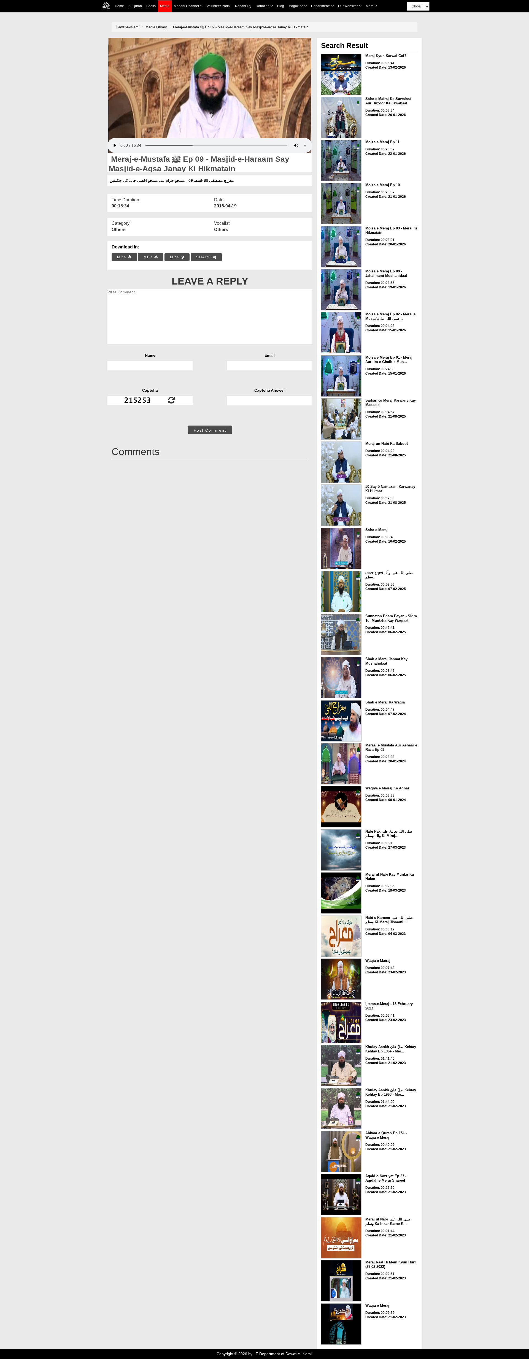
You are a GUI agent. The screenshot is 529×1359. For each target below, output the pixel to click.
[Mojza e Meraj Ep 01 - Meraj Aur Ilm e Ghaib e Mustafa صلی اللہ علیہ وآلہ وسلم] (341, 376)
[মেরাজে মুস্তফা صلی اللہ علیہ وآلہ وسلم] (341, 591)
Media (164, 6)
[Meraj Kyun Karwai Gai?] (341, 74)
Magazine (296, 6)
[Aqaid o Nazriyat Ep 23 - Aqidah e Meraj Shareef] (341, 1194)
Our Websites (348, 6)
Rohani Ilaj (243, 6)
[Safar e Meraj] (341, 548)
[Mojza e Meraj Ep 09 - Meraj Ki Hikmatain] (341, 246)
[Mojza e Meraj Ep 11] (341, 160)
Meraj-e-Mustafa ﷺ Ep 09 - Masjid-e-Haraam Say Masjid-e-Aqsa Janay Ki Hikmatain (240, 27)
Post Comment (210, 430)
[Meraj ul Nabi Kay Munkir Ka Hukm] (341, 893)
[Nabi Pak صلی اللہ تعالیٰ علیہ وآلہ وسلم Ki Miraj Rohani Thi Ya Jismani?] (341, 850)
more (370, 6)
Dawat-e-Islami (127, 27)
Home (119, 6)
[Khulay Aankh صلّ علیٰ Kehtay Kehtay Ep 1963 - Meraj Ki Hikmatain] (341, 1108)
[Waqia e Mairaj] (341, 979)
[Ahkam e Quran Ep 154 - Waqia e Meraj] (341, 1151)
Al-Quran (135, 6)
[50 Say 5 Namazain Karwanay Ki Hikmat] (341, 505)
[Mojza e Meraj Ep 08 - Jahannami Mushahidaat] (341, 289)
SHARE (204, 257)
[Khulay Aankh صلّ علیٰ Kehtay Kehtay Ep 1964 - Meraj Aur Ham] (341, 1065)
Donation (263, 6)
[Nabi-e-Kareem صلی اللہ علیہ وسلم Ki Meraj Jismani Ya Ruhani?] (341, 936)
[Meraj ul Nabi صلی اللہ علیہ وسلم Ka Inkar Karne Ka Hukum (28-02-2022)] (341, 1237)
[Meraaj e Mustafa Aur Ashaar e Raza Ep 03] (341, 763)
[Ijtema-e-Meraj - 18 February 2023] (341, 1022)
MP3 (149, 257)
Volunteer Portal (219, 6)
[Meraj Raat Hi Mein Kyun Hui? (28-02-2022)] (341, 1280)
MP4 (122, 257)
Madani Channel (187, 6)
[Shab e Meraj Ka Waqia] (341, 720)
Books (151, 6)
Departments (321, 6)
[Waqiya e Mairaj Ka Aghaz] (341, 806)
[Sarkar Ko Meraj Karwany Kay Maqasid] (341, 419)
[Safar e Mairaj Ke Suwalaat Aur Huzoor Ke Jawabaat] (341, 117)
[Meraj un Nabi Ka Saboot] (341, 462)
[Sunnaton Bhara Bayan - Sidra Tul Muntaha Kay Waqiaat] (341, 634)
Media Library (156, 27)
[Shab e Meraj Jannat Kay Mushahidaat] (341, 677)
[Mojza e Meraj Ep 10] (341, 203)
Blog (280, 6)
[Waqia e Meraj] (341, 1324)
